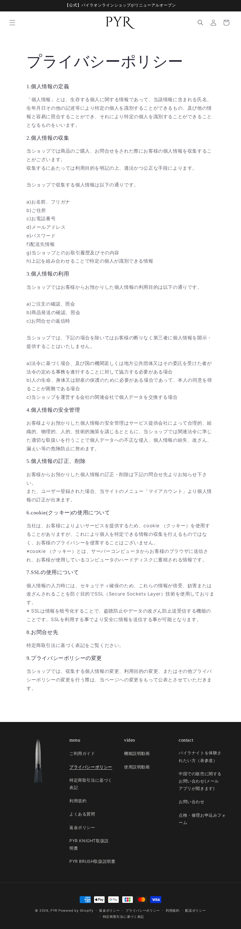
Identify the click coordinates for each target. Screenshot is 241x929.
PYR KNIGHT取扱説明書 (89, 844)
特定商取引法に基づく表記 (90, 784)
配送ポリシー (195, 910)
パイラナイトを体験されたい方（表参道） (200, 756)
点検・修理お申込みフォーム (202, 819)
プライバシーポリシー (90, 766)
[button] (12, 22)
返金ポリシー (82, 827)
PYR (54, 910)
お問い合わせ (192, 801)
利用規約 (77, 800)
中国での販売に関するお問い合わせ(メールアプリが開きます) (200, 781)
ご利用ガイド (82, 753)
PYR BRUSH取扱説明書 (92, 861)
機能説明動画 (137, 753)
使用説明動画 (137, 766)
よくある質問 (82, 813)
